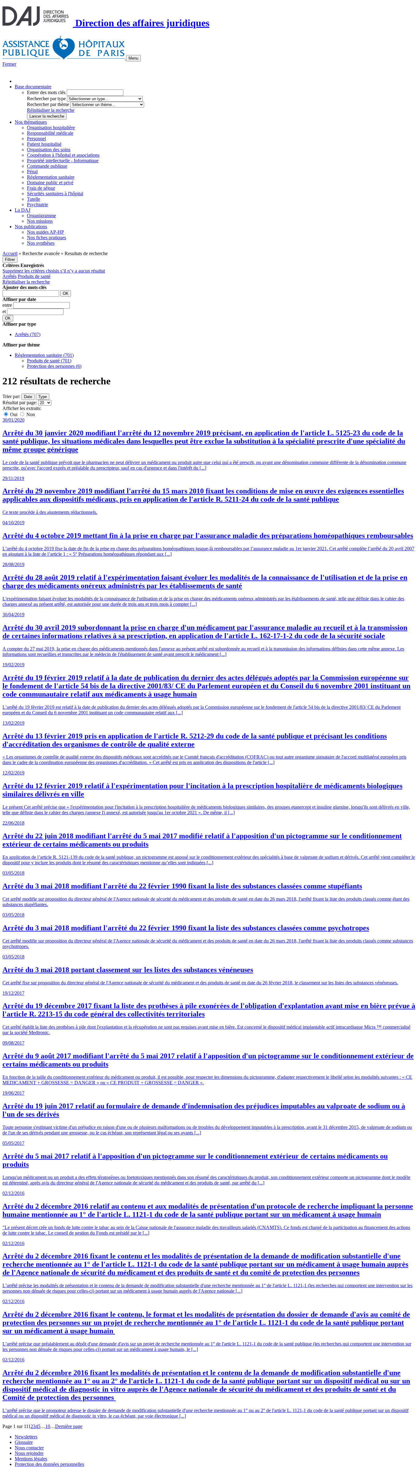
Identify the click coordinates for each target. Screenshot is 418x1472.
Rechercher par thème (48, 104)
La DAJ (22, 210)
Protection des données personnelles (49, 1464)
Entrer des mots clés (46, 92)
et (4, 311)
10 (47, 1426)
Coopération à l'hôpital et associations (63, 155)
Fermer (9, 64)
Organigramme (41, 215)
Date (28, 396)
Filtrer (10, 259)
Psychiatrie (37, 204)
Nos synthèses (40, 243)
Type (42, 396)
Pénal (32, 171)
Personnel (36, 138)
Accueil (9, 253)
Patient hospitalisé (44, 144)
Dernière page (68, 1426)
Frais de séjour (41, 188)
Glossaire (24, 1442)
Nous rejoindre (29, 1453)
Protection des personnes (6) (54, 366)
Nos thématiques (31, 122)
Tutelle (33, 199)
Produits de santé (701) (49, 360)
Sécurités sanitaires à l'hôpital (55, 193)
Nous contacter (29, 1447)
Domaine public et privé (50, 182)
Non (30, 414)
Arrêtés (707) (27, 334)
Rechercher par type (46, 98)
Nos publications (31, 226)
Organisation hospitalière (51, 127)
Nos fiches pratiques (46, 237)
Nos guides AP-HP (45, 232)
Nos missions (40, 221)
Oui (14, 414)
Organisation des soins (48, 149)
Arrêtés (9, 276)
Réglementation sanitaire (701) (44, 355)
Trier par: (11, 396)
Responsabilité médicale (50, 133)
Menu (133, 58)
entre (7, 305)
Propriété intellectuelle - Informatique (63, 160)
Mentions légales (31, 1458)
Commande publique (47, 166)
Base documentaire (33, 86)
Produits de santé (34, 276)
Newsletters (26, 1436)
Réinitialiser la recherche (50, 110)
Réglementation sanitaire (50, 177)
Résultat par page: (19, 402)
